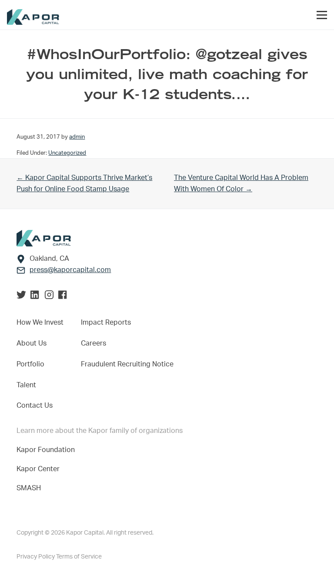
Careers (93, 343)
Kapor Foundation (47, 449)
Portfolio (30, 364)
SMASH (29, 488)
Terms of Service (79, 557)
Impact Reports (106, 322)
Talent (26, 385)
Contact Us (35, 405)
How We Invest (40, 322)
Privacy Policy (36, 557)
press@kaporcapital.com (70, 269)
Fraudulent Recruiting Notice (127, 364)
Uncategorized (67, 153)
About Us (32, 343)
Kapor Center (40, 469)
